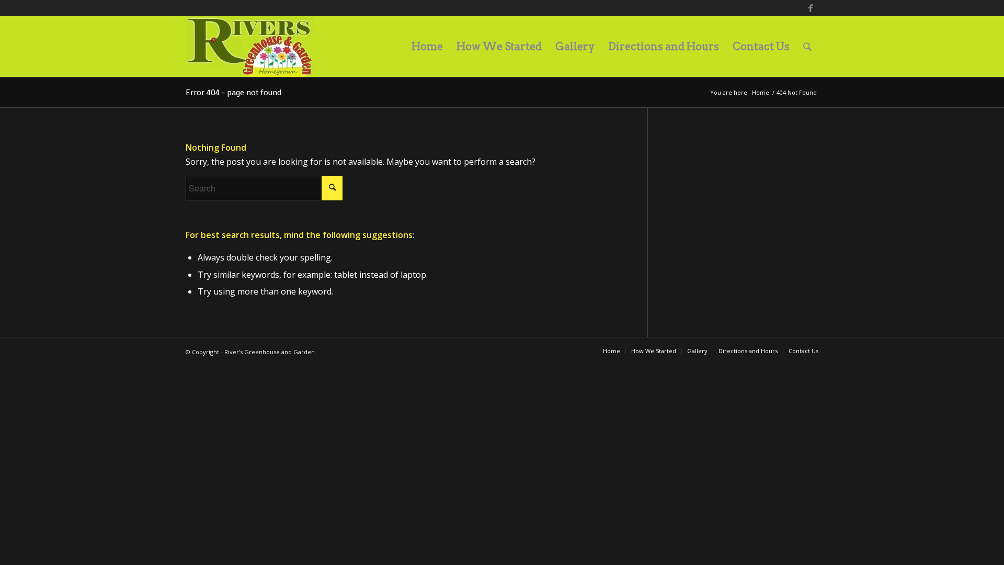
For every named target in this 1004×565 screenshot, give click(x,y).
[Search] (807, 46)
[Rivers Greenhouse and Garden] (250, 46)
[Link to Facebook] (810, 8)
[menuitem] (427, 46)
